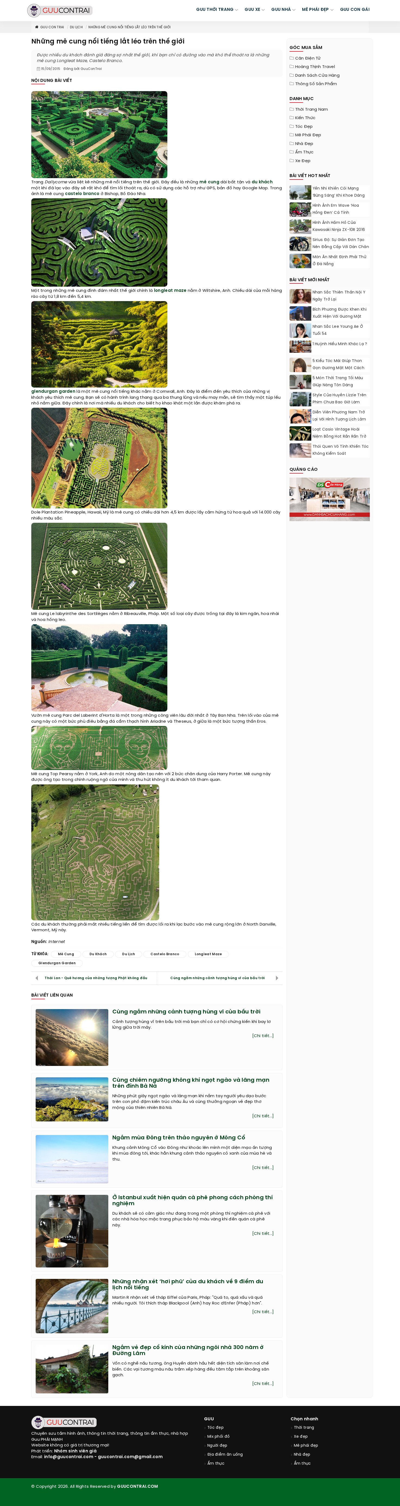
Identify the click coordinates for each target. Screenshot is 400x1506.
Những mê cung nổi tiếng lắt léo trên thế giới (129, 27)
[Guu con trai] (60, 10)
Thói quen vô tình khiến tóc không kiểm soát (341, 450)
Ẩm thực (304, 152)
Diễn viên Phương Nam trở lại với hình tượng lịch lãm (339, 416)
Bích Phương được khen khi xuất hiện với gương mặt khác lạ (340, 317)
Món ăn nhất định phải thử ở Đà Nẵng (340, 260)
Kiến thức (305, 118)
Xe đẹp (303, 161)
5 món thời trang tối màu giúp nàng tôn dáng (338, 381)
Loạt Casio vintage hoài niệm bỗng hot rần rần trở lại (340, 437)
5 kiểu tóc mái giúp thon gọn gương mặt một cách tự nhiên (339, 368)
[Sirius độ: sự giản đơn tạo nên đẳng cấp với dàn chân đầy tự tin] (300, 245)
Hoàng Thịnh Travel (315, 67)
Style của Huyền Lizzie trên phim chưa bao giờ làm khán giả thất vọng (340, 402)
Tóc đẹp (304, 127)
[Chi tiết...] (263, 1036)
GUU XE (252, 10)
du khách (262, 182)
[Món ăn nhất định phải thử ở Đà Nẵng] (300, 262)
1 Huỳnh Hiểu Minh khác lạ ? (340, 344)
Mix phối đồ (218, 1437)
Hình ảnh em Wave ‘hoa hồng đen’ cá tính (336, 209)
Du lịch (76, 27)
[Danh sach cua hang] (330, 499)
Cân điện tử (308, 58)
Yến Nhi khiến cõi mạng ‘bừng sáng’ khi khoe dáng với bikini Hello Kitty (339, 196)
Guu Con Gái (355, 10)
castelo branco (82, 194)
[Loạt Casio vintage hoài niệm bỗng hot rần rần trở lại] (300, 437)
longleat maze (170, 291)
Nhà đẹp (304, 144)
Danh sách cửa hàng (317, 75)
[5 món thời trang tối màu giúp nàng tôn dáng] (300, 388)
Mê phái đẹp (308, 135)
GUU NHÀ (281, 10)
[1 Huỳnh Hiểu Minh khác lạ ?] (300, 347)
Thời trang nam (311, 109)
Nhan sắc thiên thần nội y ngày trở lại (339, 296)
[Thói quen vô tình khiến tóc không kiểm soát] (300, 450)
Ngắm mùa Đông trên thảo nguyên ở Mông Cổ (178, 1138)
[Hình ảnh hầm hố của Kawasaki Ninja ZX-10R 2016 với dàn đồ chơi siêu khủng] (300, 226)
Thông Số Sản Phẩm (316, 84)
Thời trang (304, 1428)
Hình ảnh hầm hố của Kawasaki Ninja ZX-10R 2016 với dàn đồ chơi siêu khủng (340, 230)
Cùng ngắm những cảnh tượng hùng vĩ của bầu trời (217, 978)
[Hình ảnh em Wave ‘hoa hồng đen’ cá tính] (300, 210)
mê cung (209, 182)
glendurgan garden (53, 391)
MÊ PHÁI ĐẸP (315, 10)
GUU (209, 1419)
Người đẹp (217, 1446)
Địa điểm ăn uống (225, 1455)
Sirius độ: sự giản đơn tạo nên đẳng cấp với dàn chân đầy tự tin (341, 247)
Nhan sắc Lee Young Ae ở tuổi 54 (338, 330)
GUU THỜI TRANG (214, 10)
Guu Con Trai (52, 27)
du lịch (128, 954)
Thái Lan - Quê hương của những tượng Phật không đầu (96, 978)
